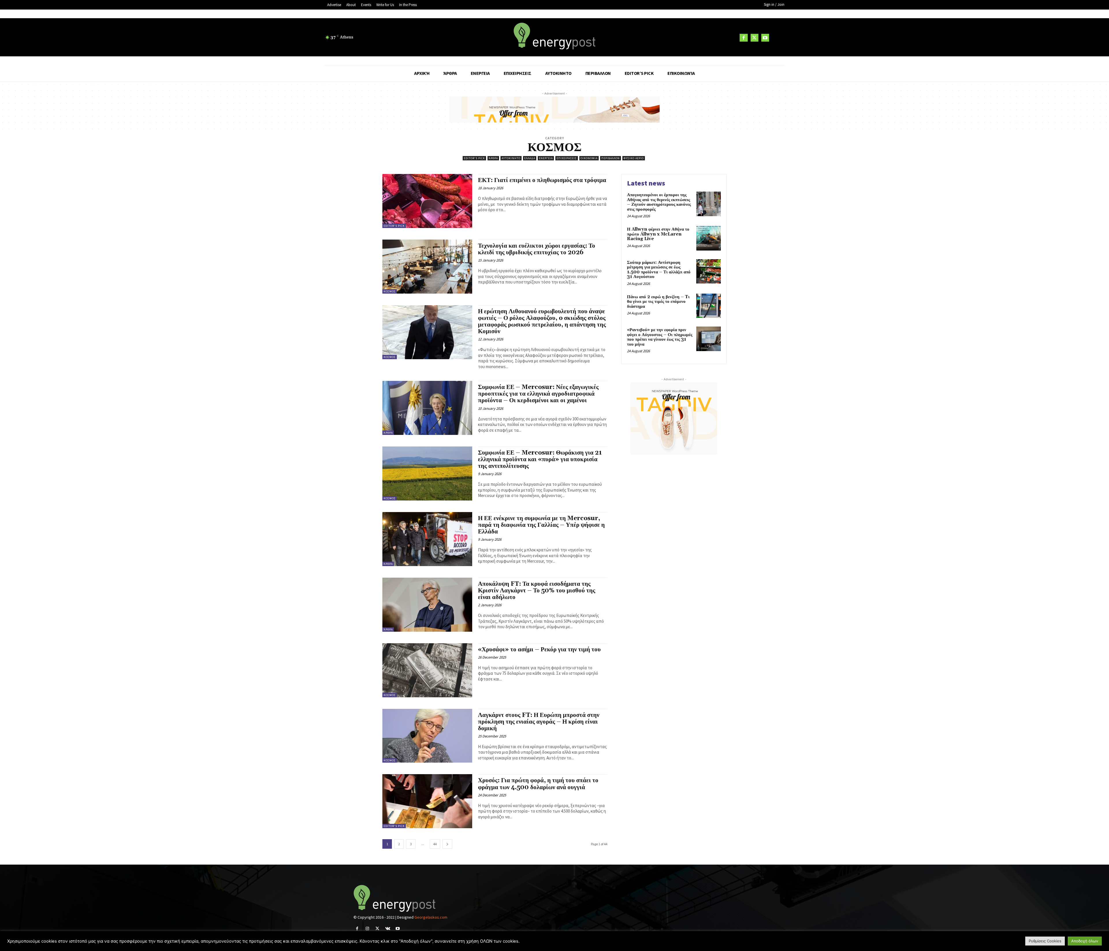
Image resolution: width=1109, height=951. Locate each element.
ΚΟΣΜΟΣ (390, 291)
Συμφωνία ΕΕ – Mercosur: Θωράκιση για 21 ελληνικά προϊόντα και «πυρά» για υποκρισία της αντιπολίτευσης (540, 459)
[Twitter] (754, 38)
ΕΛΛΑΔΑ (529, 158)
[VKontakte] (387, 928)
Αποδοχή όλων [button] (1084, 941)
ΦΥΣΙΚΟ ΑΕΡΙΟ (634, 158)
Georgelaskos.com (430, 917)
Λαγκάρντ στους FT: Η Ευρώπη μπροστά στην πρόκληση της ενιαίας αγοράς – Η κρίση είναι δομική (538, 721)
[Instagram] (367, 928)
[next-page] (447, 844)
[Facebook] (743, 38)
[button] (777, 38)
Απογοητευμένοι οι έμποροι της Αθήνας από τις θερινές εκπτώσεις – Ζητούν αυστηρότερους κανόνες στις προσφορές (659, 202)
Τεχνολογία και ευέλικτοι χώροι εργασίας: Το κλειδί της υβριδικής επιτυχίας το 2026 (536, 249)
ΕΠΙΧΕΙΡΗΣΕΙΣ (567, 158)
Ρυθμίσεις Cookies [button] (1045, 941)
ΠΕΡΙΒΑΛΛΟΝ (610, 158)
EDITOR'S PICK (474, 158)
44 (435, 844)
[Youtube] (765, 38)
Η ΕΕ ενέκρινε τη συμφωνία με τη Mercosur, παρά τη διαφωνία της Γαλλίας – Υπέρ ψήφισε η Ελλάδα (541, 525)
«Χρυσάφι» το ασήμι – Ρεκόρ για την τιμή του (539, 649)
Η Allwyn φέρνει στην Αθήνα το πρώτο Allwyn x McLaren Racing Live (658, 234)
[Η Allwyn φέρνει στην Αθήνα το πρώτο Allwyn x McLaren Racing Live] (708, 238)
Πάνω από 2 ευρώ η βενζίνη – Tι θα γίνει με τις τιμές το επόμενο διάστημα (658, 301)
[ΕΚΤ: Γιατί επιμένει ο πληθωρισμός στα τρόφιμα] (427, 201)
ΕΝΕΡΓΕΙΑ (546, 158)
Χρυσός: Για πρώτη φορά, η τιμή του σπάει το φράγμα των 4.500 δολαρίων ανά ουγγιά (538, 784)
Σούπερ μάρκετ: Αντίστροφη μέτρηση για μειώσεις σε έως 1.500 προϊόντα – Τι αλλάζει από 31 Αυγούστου (659, 270)
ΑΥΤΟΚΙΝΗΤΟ (511, 158)
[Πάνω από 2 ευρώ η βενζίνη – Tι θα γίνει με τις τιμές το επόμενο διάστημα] (708, 306)
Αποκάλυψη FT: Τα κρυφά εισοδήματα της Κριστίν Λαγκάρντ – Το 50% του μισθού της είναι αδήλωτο (536, 590)
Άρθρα (493, 158)
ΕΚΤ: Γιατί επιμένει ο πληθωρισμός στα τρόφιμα (542, 180)
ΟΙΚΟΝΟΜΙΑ (589, 158)
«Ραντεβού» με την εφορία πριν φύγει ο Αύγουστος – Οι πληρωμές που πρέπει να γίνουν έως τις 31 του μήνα (659, 337)
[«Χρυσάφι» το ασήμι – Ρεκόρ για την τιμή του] (427, 670)
